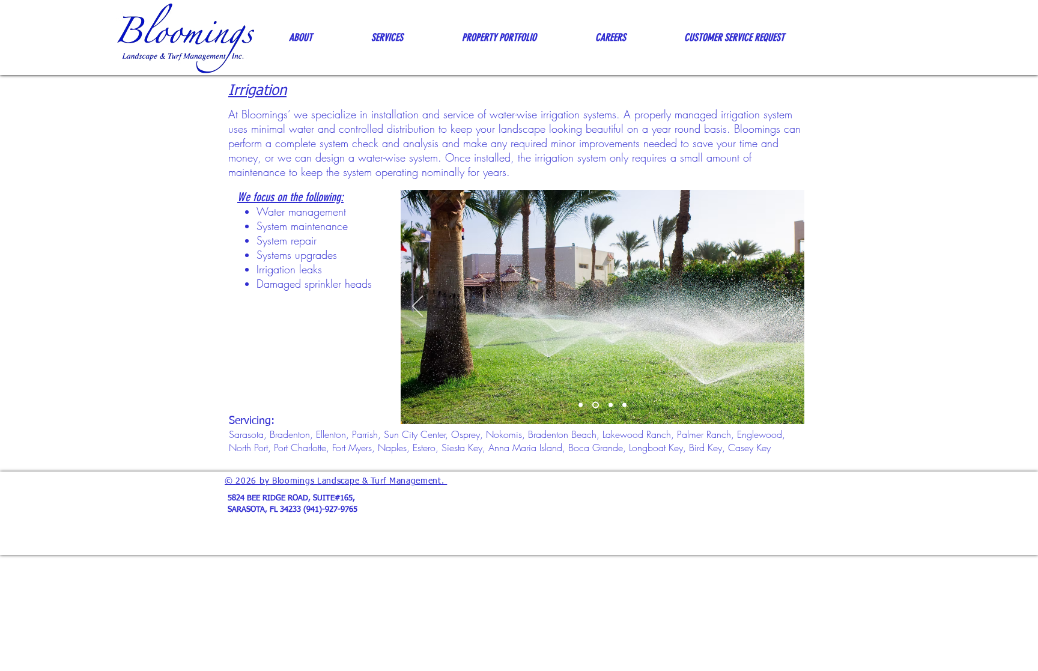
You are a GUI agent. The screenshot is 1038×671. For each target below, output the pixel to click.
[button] (301, 37)
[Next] (787, 307)
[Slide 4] (624, 405)
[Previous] (417, 307)
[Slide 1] (580, 405)
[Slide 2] (594, 405)
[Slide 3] (609, 405)
